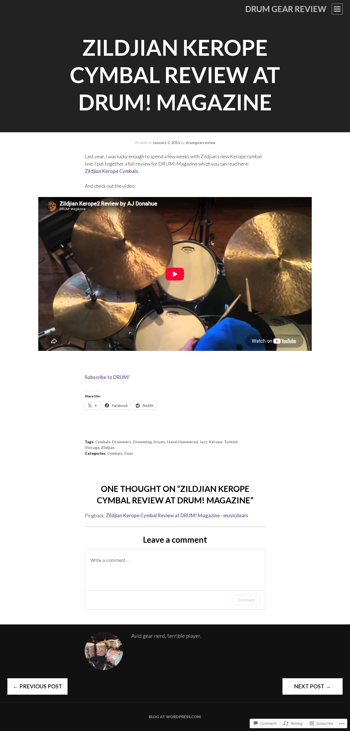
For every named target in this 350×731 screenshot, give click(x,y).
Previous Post (37, 686)
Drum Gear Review (285, 9)
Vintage (92, 447)
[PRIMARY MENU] (337, 9)
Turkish (231, 441)
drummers (121, 441)
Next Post (312, 686)
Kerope (215, 441)
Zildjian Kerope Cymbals (111, 171)
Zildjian (108, 447)
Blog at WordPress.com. (175, 716)
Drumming (142, 441)
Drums (159, 441)
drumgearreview (200, 142)
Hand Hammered (182, 441)
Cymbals (102, 441)
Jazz (203, 441)
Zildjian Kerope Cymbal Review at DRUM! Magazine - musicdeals (177, 515)
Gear (128, 453)
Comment (246, 600)
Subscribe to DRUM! (107, 377)
